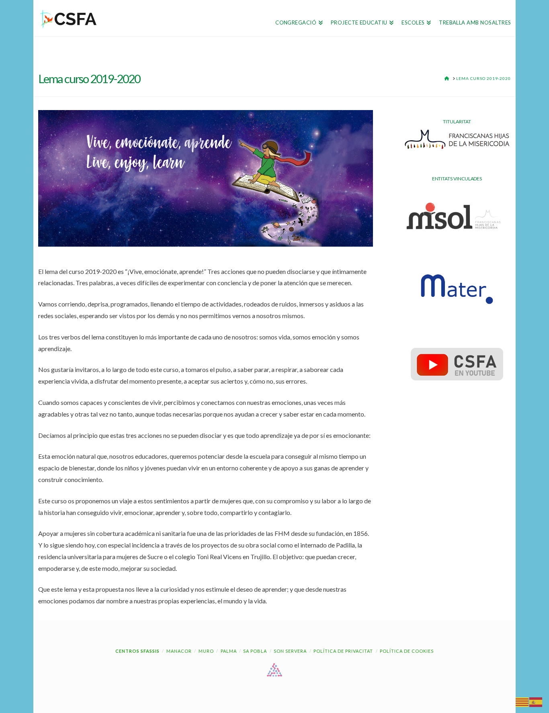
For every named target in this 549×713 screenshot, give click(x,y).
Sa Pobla (255, 651)
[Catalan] (522, 702)
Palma (229, 651)
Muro (206, 651)
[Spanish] (536, 702)
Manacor (179, 651)
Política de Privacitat (343, 651)
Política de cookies (407, 651)
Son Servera (290, 651)
